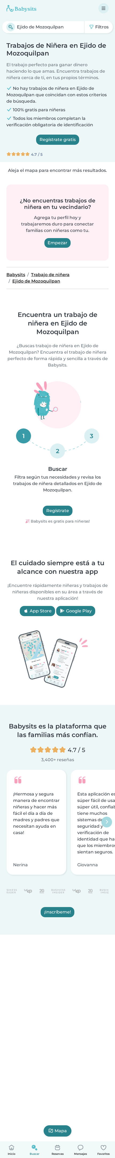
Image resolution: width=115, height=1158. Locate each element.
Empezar (57, 242)
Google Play (78, 610)
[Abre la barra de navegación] (103, 8)
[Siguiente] (106, 822)
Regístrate (57, 510)
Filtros (101, 26)
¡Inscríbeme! (57, 912)
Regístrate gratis (58, 139)
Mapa (61, 1130)
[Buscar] (10, 27)
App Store (40, 610)
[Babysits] (21, 8)
